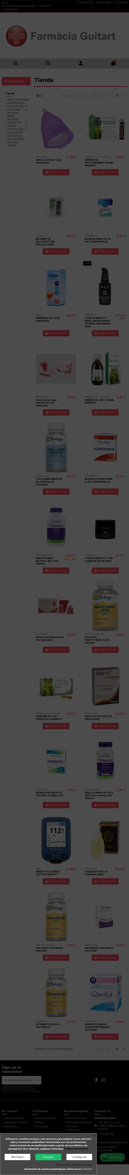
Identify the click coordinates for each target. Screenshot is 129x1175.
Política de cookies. (76, 1148)
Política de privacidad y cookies (74, 1164)
